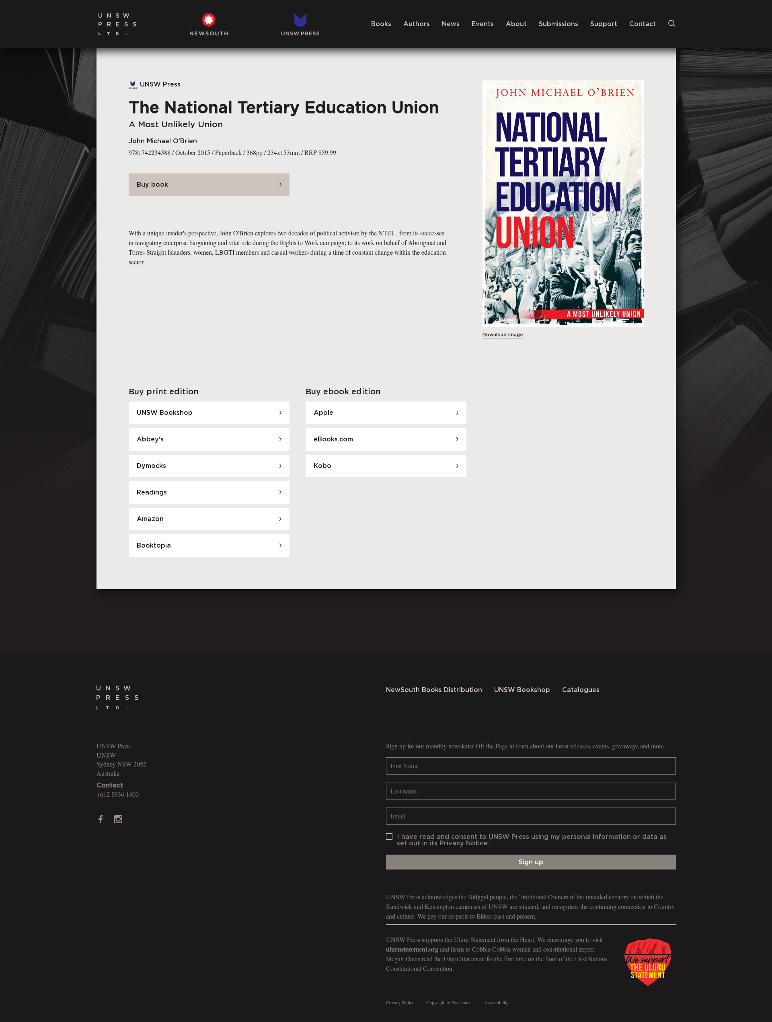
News (451, 24)
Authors (416, 24)
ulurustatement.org (412, 949)
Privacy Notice (463, 843)
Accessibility (496, 1002)
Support (603, 24)
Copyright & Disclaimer (449, 1002)
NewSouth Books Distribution (434, 690)
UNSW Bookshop (522, 690)
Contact (642, 24)
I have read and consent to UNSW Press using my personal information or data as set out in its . (532, 840)
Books (381, 24)
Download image (502, 334)
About (516, 24)
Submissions (558, 24)
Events (483, 24)
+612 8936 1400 (117, 794)
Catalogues (581, 690)
